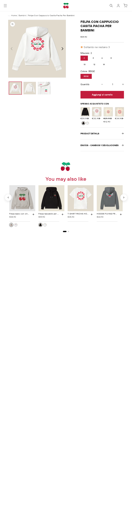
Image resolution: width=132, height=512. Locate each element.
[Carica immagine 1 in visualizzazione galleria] (15, 88)
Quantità (84, 84)
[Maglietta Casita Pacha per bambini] (119, 112)
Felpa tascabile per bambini (51, 213)
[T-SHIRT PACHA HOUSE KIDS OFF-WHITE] (96, 112)
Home (14, 15)
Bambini (22, 15)
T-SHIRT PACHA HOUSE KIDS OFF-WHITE (88, 213)
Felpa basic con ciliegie (20, 213)
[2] (68, 231)
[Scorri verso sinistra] (11, 48)
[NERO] (83, 123)
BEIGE (86, 76)
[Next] (123, 197)
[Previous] (8, 197)
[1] (64, 231)
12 (94, 64)
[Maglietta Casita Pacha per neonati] (108, 112)
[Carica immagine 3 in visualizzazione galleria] (44, 88)
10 (84, 64)
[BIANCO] (87, 123)
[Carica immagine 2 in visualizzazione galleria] (29, 88)
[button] (5, 5)
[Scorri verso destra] (62, 48)
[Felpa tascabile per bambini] (85, 112)
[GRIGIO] (11, 225)
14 (104, 64)
